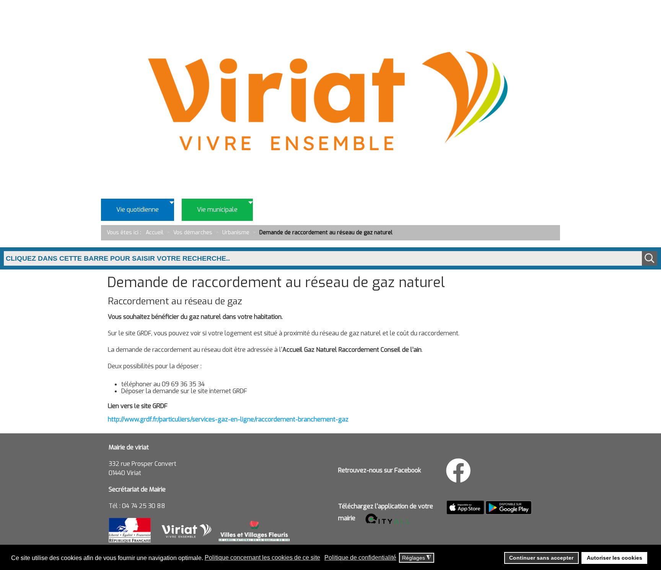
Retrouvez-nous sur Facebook (379, 470)
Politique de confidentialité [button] (360, 557)
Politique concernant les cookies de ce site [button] (262, 557)
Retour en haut (630, 529)
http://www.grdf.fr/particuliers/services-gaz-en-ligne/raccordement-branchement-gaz (228, 419)
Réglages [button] (416, 558)
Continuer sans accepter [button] (541, 558)
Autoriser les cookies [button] (614, 558)
